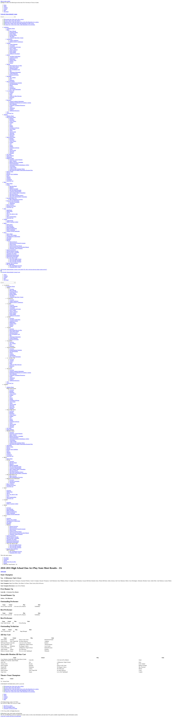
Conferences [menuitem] (9, 39)
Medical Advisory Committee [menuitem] (16, 162)
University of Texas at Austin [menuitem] (10, 708)
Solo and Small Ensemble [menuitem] (15, 190)
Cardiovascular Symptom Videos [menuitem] (17, 169)
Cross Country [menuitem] (12, 121)
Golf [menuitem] (10, 124)
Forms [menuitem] (10, 98)
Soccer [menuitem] (11, 125)
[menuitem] (14, 19)
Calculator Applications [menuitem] (14, 56)
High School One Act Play (10, 561)
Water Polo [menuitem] (12, 134)
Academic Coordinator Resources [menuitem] (17, 105)
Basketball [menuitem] (11, 120)
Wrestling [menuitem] (11, 135)
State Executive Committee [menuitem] (12, 252)
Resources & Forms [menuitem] (14, 75)
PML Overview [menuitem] (13, 476)
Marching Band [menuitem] (13, 186)
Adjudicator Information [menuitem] (15, 72)
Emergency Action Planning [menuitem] (15, 159)
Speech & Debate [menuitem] (10, 81)
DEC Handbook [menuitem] (10, 264)
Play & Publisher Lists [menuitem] (14, 69)
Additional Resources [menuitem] (14, 110)
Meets (8, 287)
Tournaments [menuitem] (12, 88)
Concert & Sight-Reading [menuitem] (15, 191)
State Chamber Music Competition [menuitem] (17, 192)
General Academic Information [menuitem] (16, 101)
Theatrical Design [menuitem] (13, 68)
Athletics (6, 384)
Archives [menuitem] (11, 109)
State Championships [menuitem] (11, 216)
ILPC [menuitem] (10, 78)
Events (8, 460)
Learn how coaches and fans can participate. (11, 716)
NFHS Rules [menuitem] (9, 211)
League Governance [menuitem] (11, 249)
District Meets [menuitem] (12, 33)
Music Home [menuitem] (9, 183)
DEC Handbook (11, 550)
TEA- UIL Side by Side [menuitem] (12, 214)
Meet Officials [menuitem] (12, 31)
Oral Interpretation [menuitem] (13, 84)
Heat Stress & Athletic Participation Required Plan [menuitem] (21, 170)
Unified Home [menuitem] (9, 220)
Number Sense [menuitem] (12, 60)
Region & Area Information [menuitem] (12, 200)
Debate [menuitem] (11, 85)
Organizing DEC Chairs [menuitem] (15, 267)
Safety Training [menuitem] (13, 161)
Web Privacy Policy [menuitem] (8, 705)
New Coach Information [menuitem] (15, 89)
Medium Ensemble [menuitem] (13, 188)
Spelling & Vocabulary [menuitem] (14, 53)
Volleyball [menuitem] (11, 133)
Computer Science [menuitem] (13, 57)
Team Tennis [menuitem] (12, 129)
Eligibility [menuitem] (8, 239)
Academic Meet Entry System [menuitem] (16, 37)
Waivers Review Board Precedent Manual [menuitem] (19, 247)
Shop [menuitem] (5, 10)
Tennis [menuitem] (10, 130)
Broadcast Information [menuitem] (11, 228)
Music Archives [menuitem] (10, 204)
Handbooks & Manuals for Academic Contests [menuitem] (20, 102)
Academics (6, 559)
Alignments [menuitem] (12, 108)
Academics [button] (6, 285)
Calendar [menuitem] (6, 7)
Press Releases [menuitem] (9, 226)
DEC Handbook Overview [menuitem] (15, 265)
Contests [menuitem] (8, 43)
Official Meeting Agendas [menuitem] (12, 251)
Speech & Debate (11, 347)
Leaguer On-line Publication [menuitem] (13, 231)
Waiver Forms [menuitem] (12, 244)
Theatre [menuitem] (8, 64)
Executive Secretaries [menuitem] (14, 202)
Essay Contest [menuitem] (12, 48)
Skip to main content (5, 1)
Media (5, 505)
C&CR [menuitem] (8, 212)
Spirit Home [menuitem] (9, 210)
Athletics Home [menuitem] (10, 116)
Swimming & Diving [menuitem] (14, 128)
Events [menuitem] (11, 93)
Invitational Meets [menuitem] (13, 32)
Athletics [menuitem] (6, 114)
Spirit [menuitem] (5, 208)
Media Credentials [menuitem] (10, 230)
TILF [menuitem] (7, 112)
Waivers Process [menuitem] (13, 241)
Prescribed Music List (12, 474)
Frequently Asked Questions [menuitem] (16, 248)
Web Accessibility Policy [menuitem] (9, 707)
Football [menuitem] (11, 122)
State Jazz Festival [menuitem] (13, 194)
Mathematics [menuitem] (12, 59)
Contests (9, 303)
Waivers (9, 525)
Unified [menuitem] (5, 219)
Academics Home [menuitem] (10, 28)
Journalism (9, 340)
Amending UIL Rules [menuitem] (11, 253)
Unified (5, 499)
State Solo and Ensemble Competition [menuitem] (18, 196)
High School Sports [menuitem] (11, 117)
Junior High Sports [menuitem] (10, 137)
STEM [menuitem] (8, 55)
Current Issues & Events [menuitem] (15, 47)
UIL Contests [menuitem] (12, 77)
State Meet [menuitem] (11, 36)
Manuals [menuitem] (8, 177)
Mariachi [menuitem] (11, 187)
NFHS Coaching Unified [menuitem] (12, 222)
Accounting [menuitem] (12, 45)
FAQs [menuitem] (7, 215)
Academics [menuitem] (6, 27)
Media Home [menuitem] (9, 224)
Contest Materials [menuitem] (13, 44)
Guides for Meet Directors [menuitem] (15, 96)
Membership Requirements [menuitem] (12, 255)
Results (5, 563)
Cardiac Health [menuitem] (12, 167)
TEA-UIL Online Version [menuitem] (15, 259)
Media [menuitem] (5, 223)
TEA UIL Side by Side (12, 543)
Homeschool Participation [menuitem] (12, 256)
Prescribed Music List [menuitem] (11, 198)
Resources (9, 368)
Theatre (9, 327)
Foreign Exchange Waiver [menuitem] (15, 531)
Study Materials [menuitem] (13, 104)
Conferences (10, 298)
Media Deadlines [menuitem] (10, 227)
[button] (1, 270)
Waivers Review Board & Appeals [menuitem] (17, 243)
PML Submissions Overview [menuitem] (16, 199)
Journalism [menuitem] (8, 76)
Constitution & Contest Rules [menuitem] (13, 236)
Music (5, 457)
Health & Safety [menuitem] (10, 158)
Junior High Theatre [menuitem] (14, 67)
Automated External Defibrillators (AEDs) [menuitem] (19, 165)
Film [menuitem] (10, 71)
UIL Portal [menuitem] (6, 11)
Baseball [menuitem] (11, 118)
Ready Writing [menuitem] (12, 51)
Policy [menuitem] (5, 232)
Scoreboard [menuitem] (9, 179)
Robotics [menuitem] (11, 61)
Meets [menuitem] (7, 29)
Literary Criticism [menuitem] (13, 49)
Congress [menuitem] (11, 86)
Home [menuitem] (5, 5)
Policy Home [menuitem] (9, 234)
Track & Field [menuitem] (12, 131)
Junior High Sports (11, 409)
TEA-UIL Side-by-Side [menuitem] (11, 257)
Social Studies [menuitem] (12, 52)
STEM (8, 317)
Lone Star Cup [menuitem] (9, 113)
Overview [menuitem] (11, 289)
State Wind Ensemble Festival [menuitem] (16, 195)
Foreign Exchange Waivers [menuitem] (15, 245)
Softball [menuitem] (11, 126)
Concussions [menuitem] (12, 166)
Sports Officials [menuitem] (10, 155)
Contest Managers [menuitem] (13, 73)
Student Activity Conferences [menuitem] (16, 41)
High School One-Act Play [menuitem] (15, 65)
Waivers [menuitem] (8, 173)
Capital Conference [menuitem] (13, 40)
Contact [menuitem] (5, 9)
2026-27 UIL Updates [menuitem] (11, 235)
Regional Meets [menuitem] (13, 35)
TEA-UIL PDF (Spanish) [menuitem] (15, 261)
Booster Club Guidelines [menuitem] (12, 174)
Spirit (5, 488)
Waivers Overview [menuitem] (13, 526)
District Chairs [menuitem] (9, 171)
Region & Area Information (13, 478)
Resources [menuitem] (11, 80)
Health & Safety (10, 431)
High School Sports (11, 388)
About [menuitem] (5, 6)
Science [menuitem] (11, 63)
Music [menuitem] (5, 182)
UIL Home (6, 557)
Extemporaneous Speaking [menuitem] (15, 82)
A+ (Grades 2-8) (11, 358)
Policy (5, 515)
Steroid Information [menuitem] (13, 163)
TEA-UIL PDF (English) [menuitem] (15, 260)
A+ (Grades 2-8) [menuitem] (10, 90)
